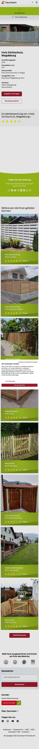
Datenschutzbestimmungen (28, 362)
